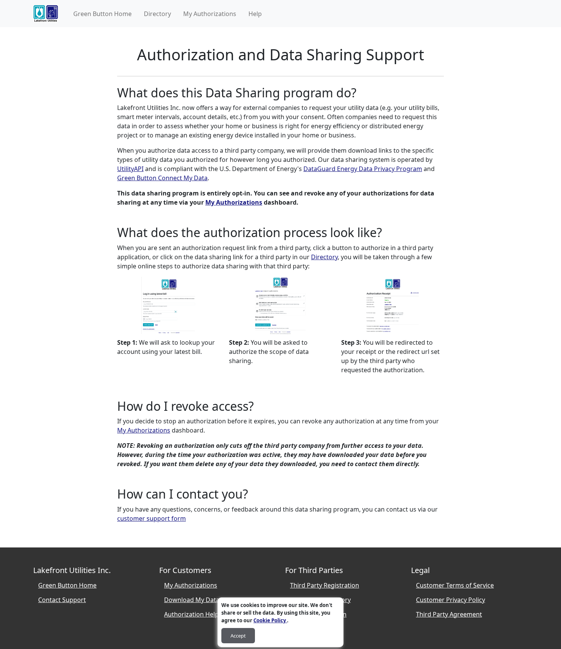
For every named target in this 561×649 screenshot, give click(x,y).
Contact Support (62, 600)
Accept (238, 635)
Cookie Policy (270, 620)
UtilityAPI (130, 169)
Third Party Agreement (449, 614)
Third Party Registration (324, 585)
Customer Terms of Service (455, 585)
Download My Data (191, 600)
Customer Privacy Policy (450, 600)
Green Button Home (102, 14)
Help (255, 14)
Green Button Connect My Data (162, 178)
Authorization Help (191, 614)
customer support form (151, 518)
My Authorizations (209, 14)
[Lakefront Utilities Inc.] (45, 13)
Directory (157, 14)
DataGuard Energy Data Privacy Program (362, 169)
